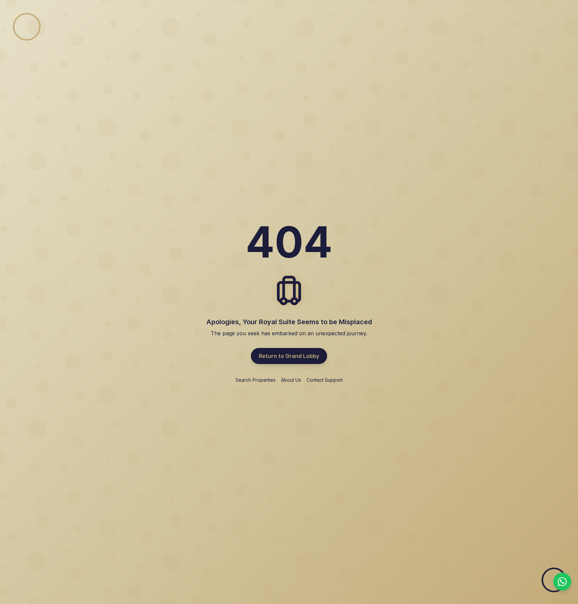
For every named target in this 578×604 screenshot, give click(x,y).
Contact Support (324, 380)
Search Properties (255, 380)
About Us (291, 380)
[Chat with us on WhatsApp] (562, 582)
